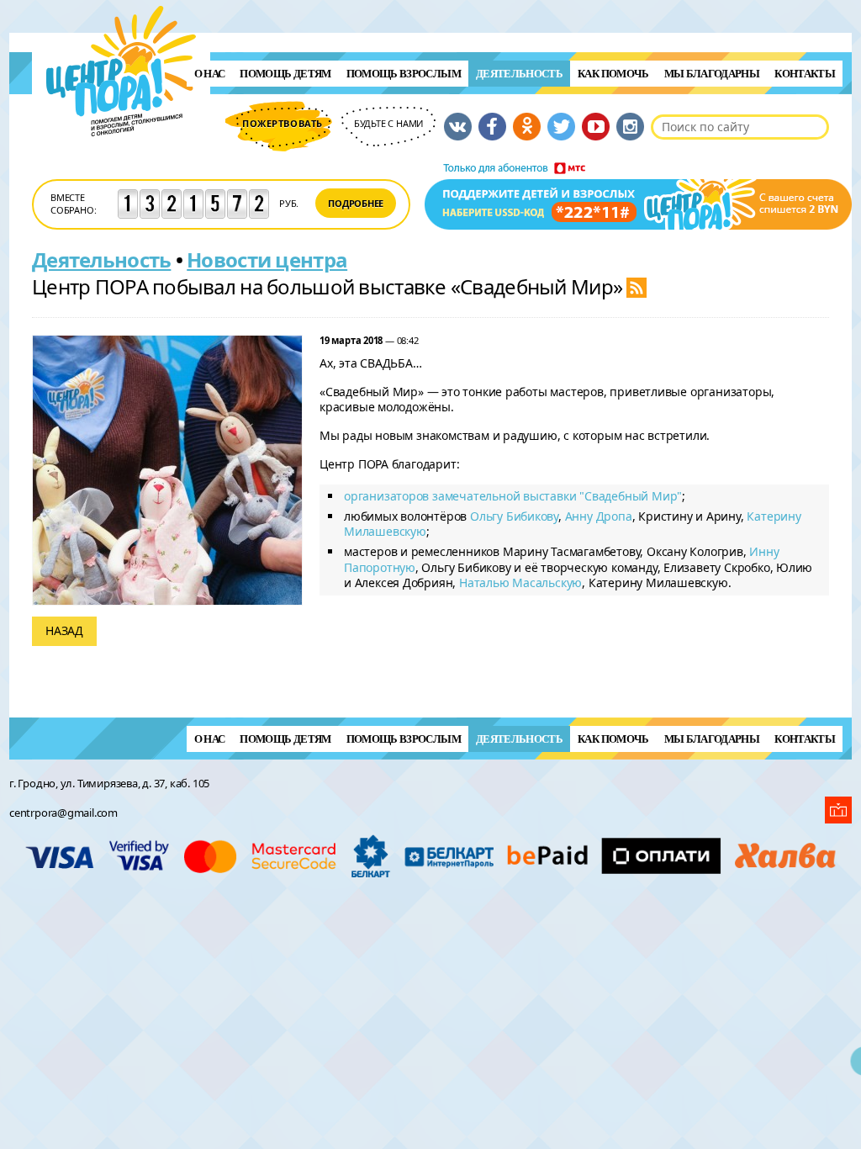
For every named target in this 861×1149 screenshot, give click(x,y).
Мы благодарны (712, 73)
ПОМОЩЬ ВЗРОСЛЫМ (403, 73)
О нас (209, 73)
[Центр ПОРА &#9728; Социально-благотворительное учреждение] (121, 159)
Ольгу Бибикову (514, 516)
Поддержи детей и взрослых (638, 196)
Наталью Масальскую (520, 582)
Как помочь (613, 73)
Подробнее (355, 203)
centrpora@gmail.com (63, 812)
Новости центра (267, 259)
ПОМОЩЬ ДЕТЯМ (285, 73)
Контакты (804, 73)
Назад (64, 630)
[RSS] (636, 286)
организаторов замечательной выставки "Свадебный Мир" (513, 496)
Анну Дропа (598, 516)
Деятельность (519, 73)
